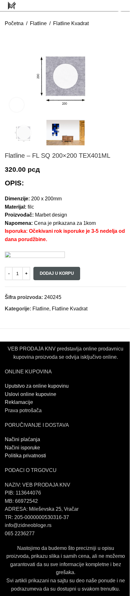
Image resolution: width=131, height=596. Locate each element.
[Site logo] (12, 5)
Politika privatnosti (25, 455)
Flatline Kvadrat (71, 23)
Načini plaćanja (22, 439)
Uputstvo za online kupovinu (37, 386)
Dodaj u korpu (57, 273)
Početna (14, 23)
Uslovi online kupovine (30, 394)
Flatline (38, 23)
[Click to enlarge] (17, 105)
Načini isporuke (22, 447)
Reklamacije (19, 402)
